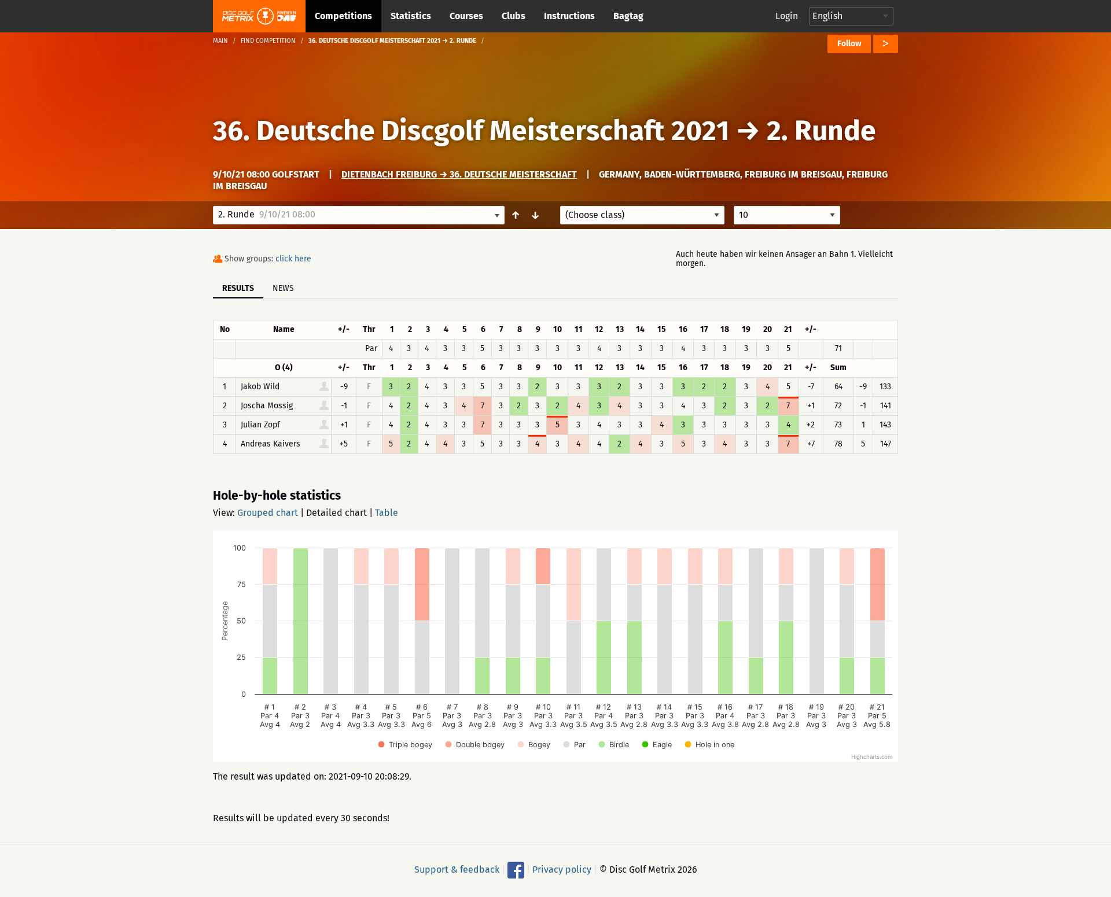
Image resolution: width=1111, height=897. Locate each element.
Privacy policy (561, 869)
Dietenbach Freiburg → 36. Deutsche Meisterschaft (459, 174)
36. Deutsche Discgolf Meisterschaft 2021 (471, 130)
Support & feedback (456, 869)
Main (220, 41)
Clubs (513, 15)
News (283, 288)
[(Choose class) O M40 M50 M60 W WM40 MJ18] (642, 215)
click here (293, 259)
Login (786, 15)
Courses (466, 15)
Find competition (268, 41)
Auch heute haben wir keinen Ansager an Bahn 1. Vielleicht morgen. (784, 258)
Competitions (343, 15)
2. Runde (821, 130)
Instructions (569, 15)
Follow (849, 44)
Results (238, 288)
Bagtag (628, 15)
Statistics (411, 15)
